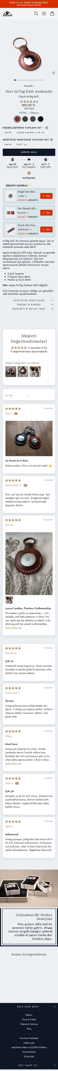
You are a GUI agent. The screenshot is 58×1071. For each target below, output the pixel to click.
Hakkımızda (29, 1042)
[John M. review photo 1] (29, 563)
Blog (29, 1028)
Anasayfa (28, 85)
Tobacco (17, 119)
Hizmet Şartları (29, 1051)
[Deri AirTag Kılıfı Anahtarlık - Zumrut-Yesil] (11, 992)
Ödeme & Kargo (29, 304)
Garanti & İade (29, 1019)
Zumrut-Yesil (25, 119)
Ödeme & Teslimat (29, 1024)
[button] (28, 102)
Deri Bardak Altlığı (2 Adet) (28, 208)
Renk (29, 112)
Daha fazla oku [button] (13, 628)
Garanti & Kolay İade (29, 308)
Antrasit (33, 119)
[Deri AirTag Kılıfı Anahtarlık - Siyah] (18, 992)
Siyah (40, 119)
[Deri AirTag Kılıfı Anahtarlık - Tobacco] (7, 992)
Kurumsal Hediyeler (29, 1038)
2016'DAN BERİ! (28, 1006)
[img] (13, 409)
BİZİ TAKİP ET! (28, 1065)
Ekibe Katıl (29, 1056)
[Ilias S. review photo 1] (29, 438)
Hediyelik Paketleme (28, 300)
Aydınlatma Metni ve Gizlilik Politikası (29, 1047)
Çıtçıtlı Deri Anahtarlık (28, 225)
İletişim (29, 1014)
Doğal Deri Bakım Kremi (28, 191)
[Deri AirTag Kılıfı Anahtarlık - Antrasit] (14, 992)
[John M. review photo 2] (9, 600)
